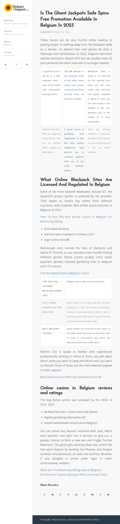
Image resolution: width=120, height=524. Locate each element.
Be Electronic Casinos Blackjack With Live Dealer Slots (73, 474)
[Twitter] (5, 65)
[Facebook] (16, 65)
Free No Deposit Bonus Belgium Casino (64, 273)
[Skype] (27, 65)
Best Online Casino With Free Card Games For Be (70, 377)
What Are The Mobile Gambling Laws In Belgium (70, 470)
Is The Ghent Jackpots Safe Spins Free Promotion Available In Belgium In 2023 (74, 19)
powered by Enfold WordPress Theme (83, 519)
